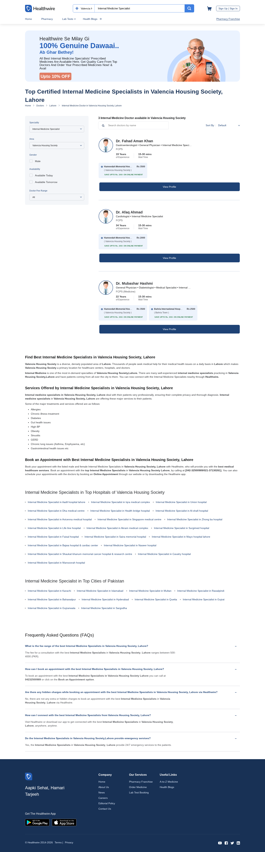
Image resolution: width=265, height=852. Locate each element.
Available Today (44, 175)
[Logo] (28, 776)
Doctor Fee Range (38, 190)
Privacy (69, 842)
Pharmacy (47, 18)
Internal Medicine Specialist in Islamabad (100, 590)
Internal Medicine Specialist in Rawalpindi (200, 590)
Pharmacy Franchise (228, 18)
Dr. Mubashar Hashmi (134, 283)
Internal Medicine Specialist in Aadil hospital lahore (56, 502)
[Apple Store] (64, 822)
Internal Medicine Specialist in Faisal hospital (53, 536)
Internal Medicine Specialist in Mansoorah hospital (56, 562)
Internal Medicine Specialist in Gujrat (203, 599)
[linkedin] (238, 842)
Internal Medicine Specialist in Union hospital (181, 502)
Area (31, 139)
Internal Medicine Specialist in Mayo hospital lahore (181, 536)
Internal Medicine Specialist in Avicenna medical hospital (60, 519)
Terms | (59, 842)
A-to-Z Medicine (169, 781)
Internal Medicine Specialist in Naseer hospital (130, 545)
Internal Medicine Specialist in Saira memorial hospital (115, 536)
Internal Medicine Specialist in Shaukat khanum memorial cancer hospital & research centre (80, 554)
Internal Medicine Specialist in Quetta (156, 599)
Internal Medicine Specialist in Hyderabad (105, 599)
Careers (103, 797)
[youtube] (220, 842)
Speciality (34, 122)
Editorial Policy (106, 803)
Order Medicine (138, 787)
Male (38, 161)
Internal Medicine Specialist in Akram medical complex (117, 528)
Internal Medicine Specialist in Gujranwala (51, 608)
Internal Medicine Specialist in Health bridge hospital (120, 510)
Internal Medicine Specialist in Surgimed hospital (181, 528)
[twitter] (232, 842)
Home (28, 18)
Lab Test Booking (139, 792)
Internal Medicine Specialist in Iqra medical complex (120, 502)
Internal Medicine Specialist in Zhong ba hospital (194, 519)
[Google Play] (37, 822)
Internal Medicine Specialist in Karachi (49, 590)
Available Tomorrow (46, 182)
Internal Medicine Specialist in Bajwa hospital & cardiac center (63, 545)
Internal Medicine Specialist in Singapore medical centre (129, 519)
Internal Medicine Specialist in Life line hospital (54, 528)
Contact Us (104, 808)
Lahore (52, 105)
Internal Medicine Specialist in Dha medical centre (56, 510)
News (101, 792)
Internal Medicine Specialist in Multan (150, 590)
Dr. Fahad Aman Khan (134, 141)
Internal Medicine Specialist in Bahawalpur (52, 599)
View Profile (169, 186)
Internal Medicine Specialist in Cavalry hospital (164, 554)
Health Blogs (90, 18)
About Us (103, 787)
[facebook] (226, 842)
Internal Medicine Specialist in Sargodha (104, 608)
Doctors (40, 105)
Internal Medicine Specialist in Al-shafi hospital (182, 510)
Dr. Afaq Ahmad (129, 212)
